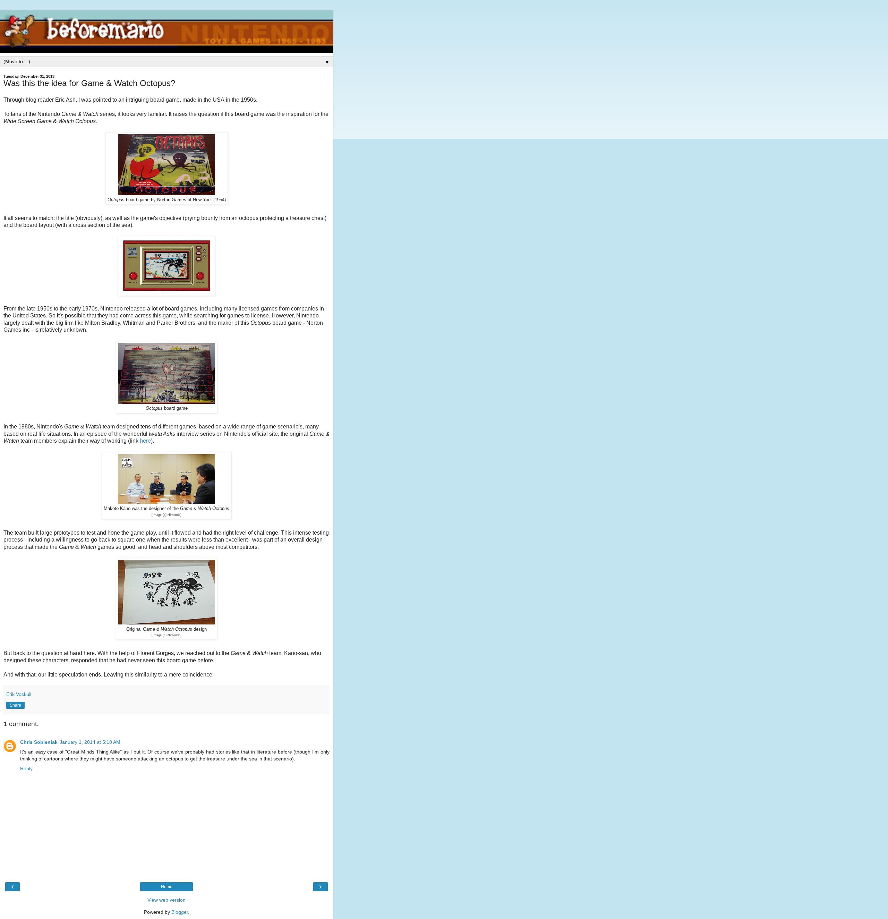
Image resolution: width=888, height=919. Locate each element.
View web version (166, 900)
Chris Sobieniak (39, 742)
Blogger (179, 912)
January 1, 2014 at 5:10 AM (90, 742)
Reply (26, 768)
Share (15, 705)
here (145, 441)
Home (166, 886)
